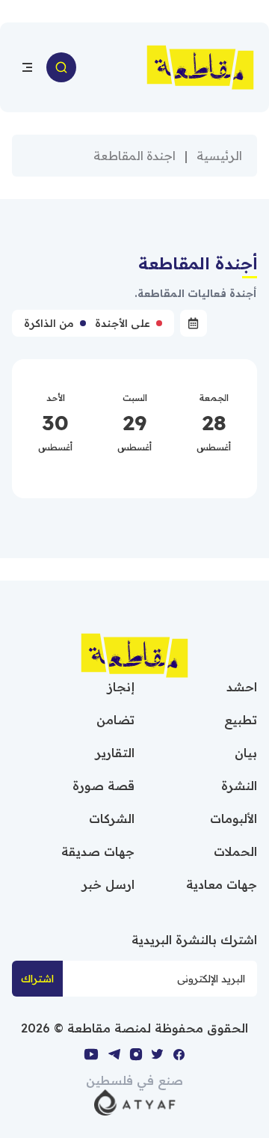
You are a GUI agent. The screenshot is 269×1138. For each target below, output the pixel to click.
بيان (246, 752)
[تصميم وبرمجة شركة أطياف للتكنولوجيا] (135, 1101)
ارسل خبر (108, 884)
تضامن (115, 719)
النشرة (239, 785)
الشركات (111, 818)
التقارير (115, 752)
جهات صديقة (97, 851)
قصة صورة (103, 785)
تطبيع (240, 719)
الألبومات (233, 818)
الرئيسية (219, 155)
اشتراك (37, 978)
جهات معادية (221, 884)
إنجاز (121, 686)
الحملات (235, 851)
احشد (241, 686)
